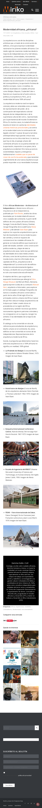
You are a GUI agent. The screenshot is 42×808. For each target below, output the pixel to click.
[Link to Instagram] (31, 803)
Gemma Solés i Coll (7, 36)
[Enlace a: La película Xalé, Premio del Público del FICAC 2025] (12, 656)
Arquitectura (17, 33)
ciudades (28, 607)
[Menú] (36, 10)
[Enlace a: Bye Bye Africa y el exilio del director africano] (12, 692)
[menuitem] (7, 1)
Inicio (7, 1)
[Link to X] (28, 803)
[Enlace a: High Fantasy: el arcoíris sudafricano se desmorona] (12, 674)
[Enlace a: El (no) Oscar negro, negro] (30, 639)
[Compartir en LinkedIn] (13, 620)
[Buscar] (31, 10)
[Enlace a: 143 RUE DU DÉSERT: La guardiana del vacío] (30, 656)
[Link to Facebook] (25, 803)
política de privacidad (24, 775)
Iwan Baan (24, 229)
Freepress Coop (18, 801)
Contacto (25, 4)
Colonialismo (7, 609)
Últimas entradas (9, 17)
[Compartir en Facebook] (3, 620)
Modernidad (17, 609)
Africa (13, 607)
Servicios (34, 1)
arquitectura (20, 607)
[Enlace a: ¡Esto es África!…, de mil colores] (30, 670)
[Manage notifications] (37, 804)
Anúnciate (18, 4)
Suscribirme (8, 785)
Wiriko (32, 33)
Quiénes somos (16, 1)
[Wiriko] (17, 10)
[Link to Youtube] (34, 803)
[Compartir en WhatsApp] (6, 620)
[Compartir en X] (4, 620)
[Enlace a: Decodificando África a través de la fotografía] (30, 692)
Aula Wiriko (26, 1)
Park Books (18, 213)
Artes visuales (25, 33)
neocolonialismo (27, 609)
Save (11, 620)
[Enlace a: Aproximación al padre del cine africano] (12, 637)
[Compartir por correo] (16, 620)
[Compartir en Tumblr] (14, 620)
